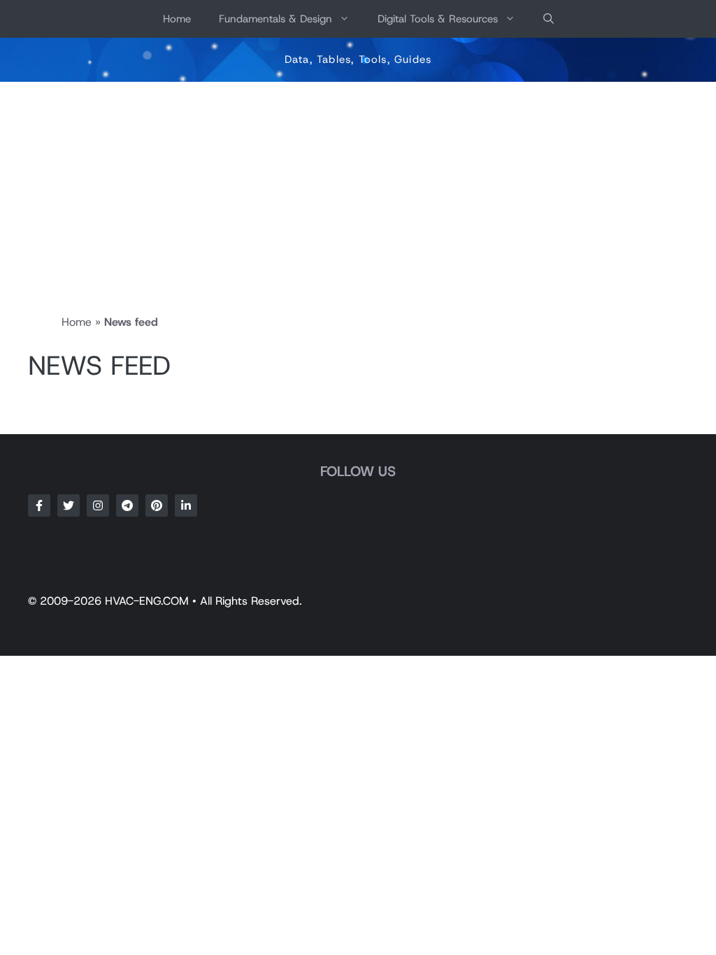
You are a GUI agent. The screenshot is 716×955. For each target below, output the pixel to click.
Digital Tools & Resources (438, 19)
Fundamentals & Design (275, 19)
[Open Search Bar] (548, 19)
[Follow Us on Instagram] (98, 505)
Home (177, 19)
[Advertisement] (358, 187)
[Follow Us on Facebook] (39, 505)
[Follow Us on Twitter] (68, 505)
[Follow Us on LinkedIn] (186, 505)
